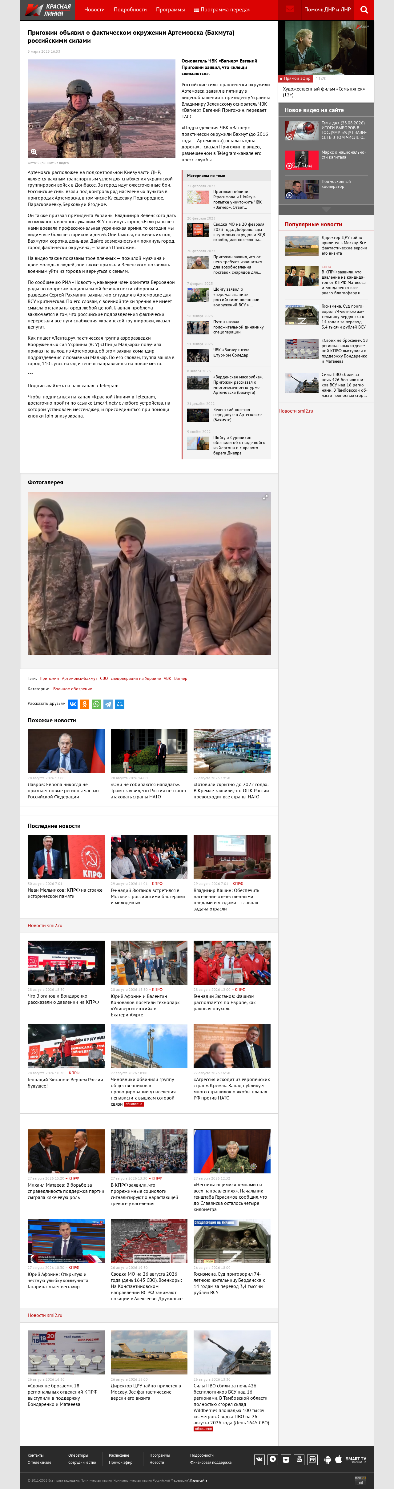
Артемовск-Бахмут (79, 678)
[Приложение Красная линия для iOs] (338, 1460)
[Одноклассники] (84, 704)
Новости (94, 9)
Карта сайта (198, 1481)
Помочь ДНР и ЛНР (327, 9)
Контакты (36, 1456)
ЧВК (167, 678)
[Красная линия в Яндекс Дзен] (286, 1460)
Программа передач (226, 9)
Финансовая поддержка (210, 1463)
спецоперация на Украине (135, 678)
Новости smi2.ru (45, 925)
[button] (265, 497)
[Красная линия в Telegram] (272, 1460)
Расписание (119, 1456)
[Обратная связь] (289, 10)
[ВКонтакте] (73, 704)
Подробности (130, 9)
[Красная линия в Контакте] (259, 1460)
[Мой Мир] (119, 704)
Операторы (78, 1456)
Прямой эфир (120, 1463)
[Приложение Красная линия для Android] (327, 1460)
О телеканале (39, 1463)
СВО (103, 678)
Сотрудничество (82, 1463)
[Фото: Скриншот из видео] (101, 108)
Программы (170, 9)
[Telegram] (108, 704)
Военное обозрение (72, 689)
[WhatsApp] (96, 704)
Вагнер (180, 678)
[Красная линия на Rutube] (312, 1460)
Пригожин (49, 678)
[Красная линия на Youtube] (299, 1460)
